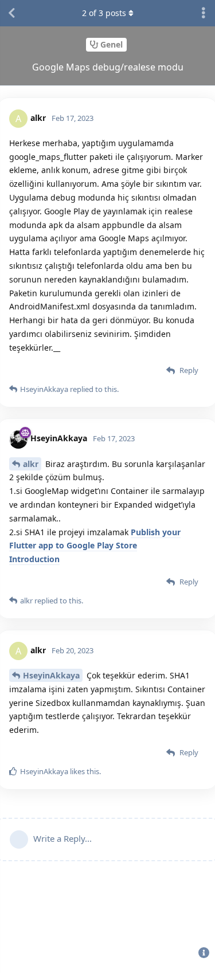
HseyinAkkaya (51, 675)
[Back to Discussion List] (11, 13)
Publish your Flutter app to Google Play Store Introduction (95, 546)
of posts (104, 12)
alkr (30, 463)
